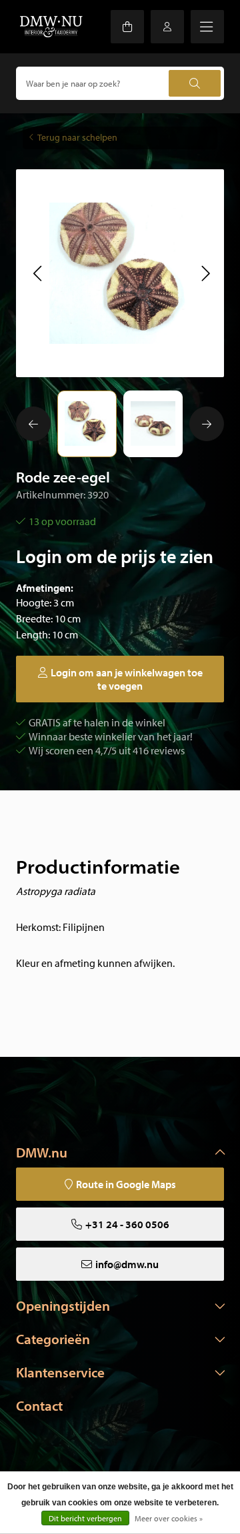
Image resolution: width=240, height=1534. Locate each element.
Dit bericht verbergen (85, 1518)
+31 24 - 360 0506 (127, 1224)
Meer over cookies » (169, 1518)
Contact (39, 1405)
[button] (37, 273)
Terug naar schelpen (77, 137)
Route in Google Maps (126, 1184)
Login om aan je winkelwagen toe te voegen (127, 679)
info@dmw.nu (127, 1264)
